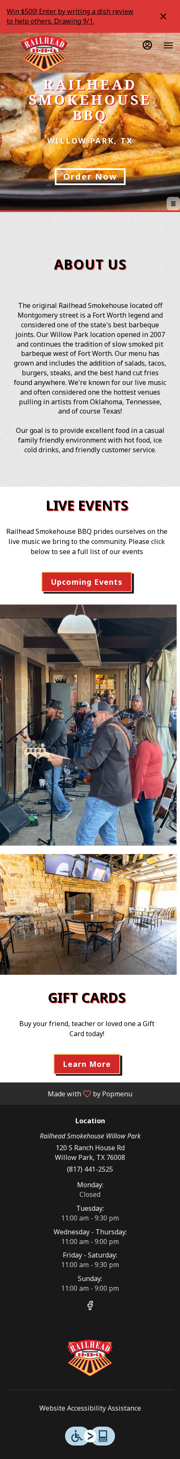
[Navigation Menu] (168, 45)
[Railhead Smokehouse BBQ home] (44, 54)
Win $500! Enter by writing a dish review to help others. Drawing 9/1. (70, 16)
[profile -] (147, 45)
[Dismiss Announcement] (163, 16)
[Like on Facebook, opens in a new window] (90, 1306)
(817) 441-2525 (90, 1169)
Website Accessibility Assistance (90, 1408)
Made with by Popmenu (69, 1093)
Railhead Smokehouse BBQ (90, 1358)
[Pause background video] (173, 203)
